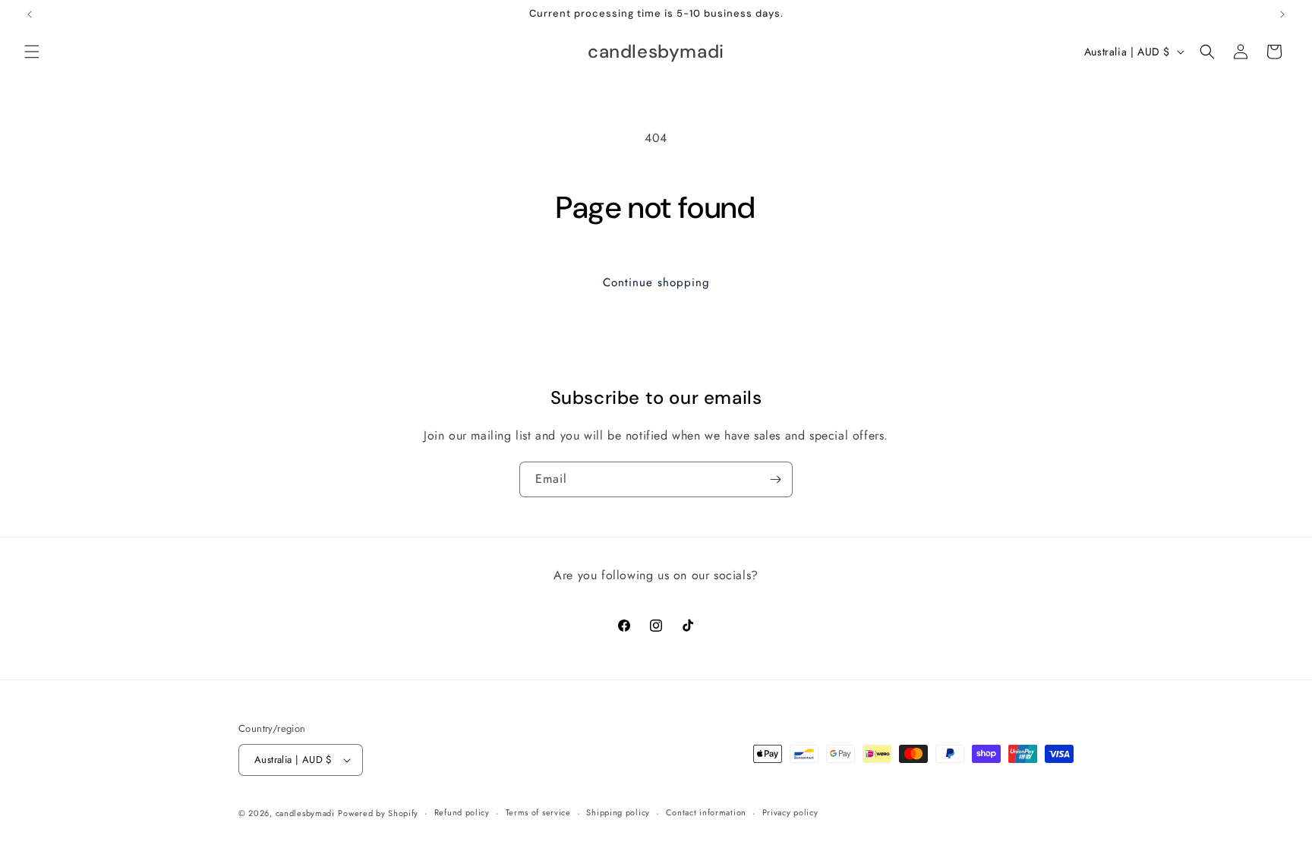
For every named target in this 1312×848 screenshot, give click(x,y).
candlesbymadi (305, 813)
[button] (32, 51)
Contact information (706, 812)
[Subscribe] (775, 479)
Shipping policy (618, 812)
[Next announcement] (1282, 14)
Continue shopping (656, 282)
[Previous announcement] (29, 14)
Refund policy (462, 812)
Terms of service (538, 812)
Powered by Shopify (378, 813)
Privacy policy (790, 812)
